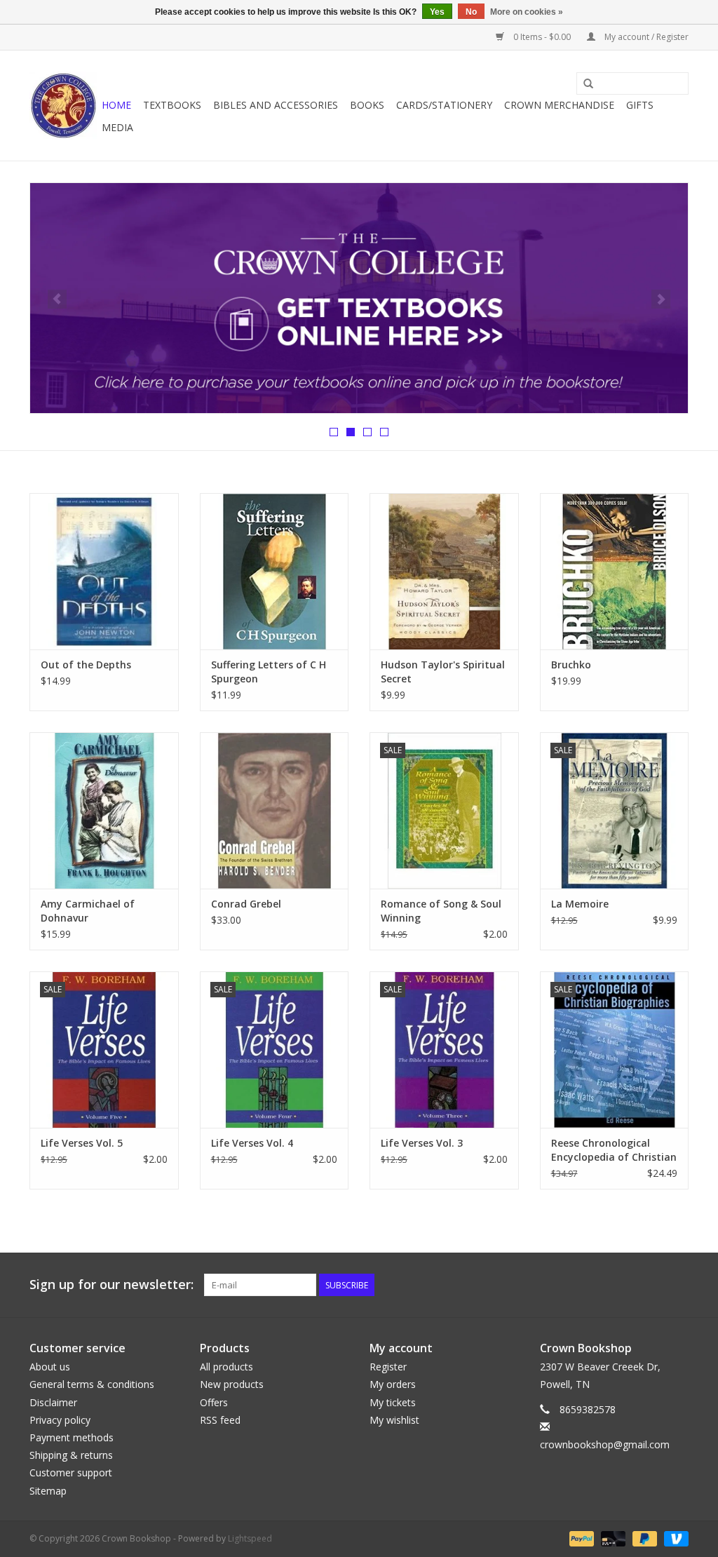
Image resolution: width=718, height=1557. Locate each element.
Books (367, 105)
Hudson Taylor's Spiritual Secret (443, 671)
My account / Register (645, 37)
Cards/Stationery (444, 105)
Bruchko (571, 664)
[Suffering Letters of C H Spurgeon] (274, 571)
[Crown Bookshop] (63, 106)
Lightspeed (250, 1538)
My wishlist (394, 1420)
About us (49, 1366)
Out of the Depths (86, 664)
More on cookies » (526, 12)
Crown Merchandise (559, 105)
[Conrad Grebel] (274, 810)
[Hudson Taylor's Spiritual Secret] (444, 571)
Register (388, 1366)
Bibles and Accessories (275, 105)
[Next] (660, 299)
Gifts (639, 105)
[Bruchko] (614, 571)
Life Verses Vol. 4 (252, 1143)
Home (116, 105)
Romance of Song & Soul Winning (441, 910)
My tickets (393, 1402)
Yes (437, 12)
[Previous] (57, 299)
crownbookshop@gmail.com (605, 1444)
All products (226, 1366)
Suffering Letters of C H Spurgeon (268, 671)
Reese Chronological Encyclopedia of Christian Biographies (614, 1150)
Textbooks (172, 105)
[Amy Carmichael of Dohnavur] (104, 810)
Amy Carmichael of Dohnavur (88, 910)
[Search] (588, 84)
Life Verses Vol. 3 (422, 1143)
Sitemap (48, 1490)
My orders (393, 1384)
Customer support (70, 1472)
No (471, 12)
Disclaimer (53, 1402)
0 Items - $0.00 (542, 37)
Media (117, 127)
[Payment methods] (580, 1538)
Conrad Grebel (246, 903)
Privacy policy (59, 1420)
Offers (214, 1402)
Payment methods (71, 1437)
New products (232, 1384)
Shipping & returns (71, 1455)
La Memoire (580, 903)
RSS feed (220, 1420)
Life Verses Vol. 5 (82, 1143)
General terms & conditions (91, 1384)
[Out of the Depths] (104, 571)
